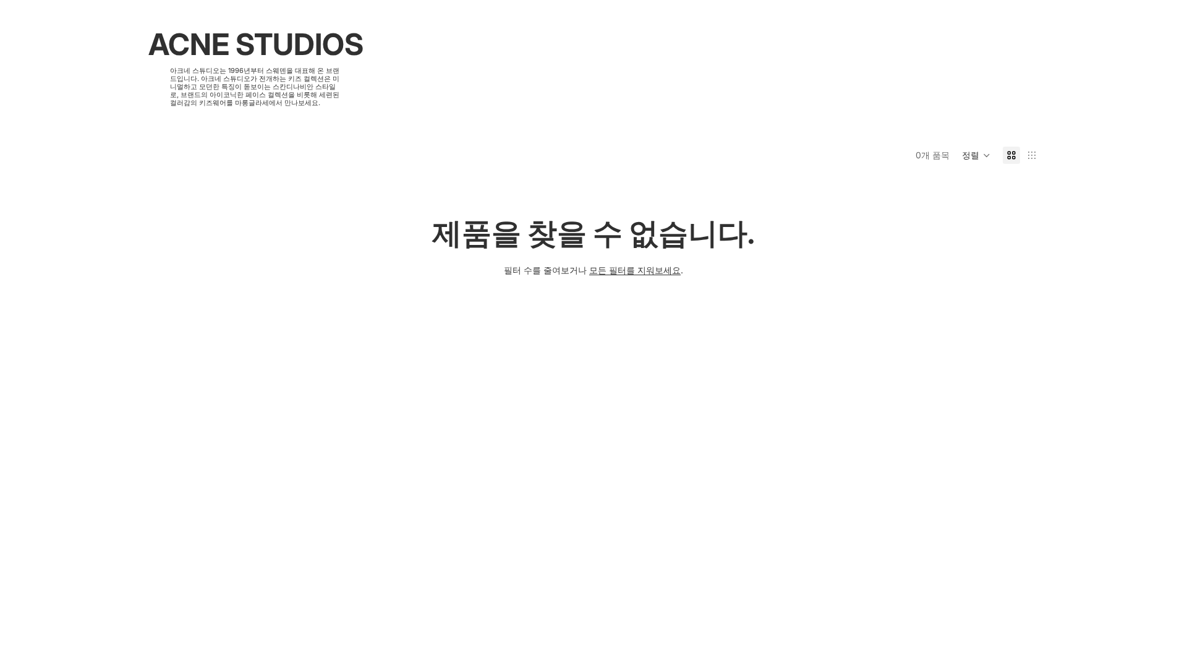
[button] (976, 155)
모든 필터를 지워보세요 (635, 270)
